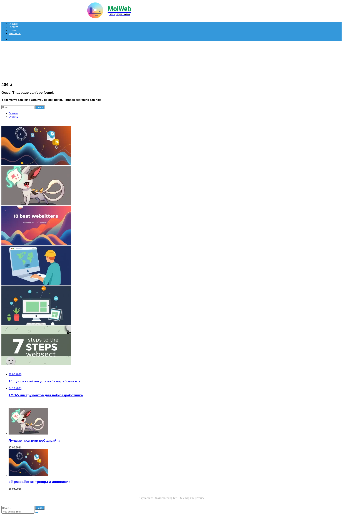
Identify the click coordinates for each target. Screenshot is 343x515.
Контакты (15, 33)
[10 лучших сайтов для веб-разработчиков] (108, 226)
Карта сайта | (147, 497)
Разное (200, 497)
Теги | (176, 497)
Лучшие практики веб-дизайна (34, 440)
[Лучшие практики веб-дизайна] (108, 186)
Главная (13, 23)
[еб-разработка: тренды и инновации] (108, 146)
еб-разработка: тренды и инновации (40, 482)
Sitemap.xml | (188, 497)
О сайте (13, 26)
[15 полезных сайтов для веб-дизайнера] (108, 305)
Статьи (13, 30)
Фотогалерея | (164, 497)
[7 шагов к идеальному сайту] (108, 345)
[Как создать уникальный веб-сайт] (108, 266)
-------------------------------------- (171, 494)
